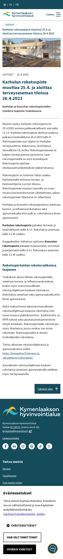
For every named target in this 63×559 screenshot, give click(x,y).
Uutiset (6, 468)
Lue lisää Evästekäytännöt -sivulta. (24, 514)
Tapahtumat (9, 475)
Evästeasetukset (24, 525)
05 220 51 (15, 427)
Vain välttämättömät (22, 537)
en (17, 4)
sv (10, 4)
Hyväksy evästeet (19, 549)
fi (5, 4)
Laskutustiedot (10, 438)
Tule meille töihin (12, 482)
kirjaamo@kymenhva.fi (17, 431)
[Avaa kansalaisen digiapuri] (52, 548)
